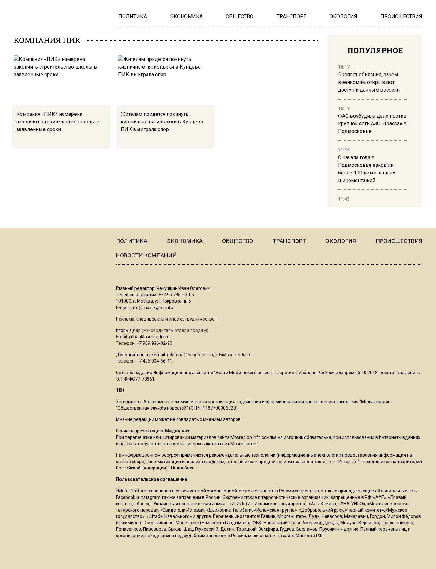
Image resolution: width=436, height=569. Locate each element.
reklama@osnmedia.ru (190, 354)
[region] (372, 133)
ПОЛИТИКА (131, 241)
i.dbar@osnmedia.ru (149, 336)
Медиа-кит (177, 430)
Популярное (375, 50)
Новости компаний (146, 255)
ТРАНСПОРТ (289, 241)
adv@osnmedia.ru (233, 354)
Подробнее (183, 467)
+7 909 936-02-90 (154, 343)
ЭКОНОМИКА (185, 241)
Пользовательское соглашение (151, 479)
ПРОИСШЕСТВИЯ (399, 241)
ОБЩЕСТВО (237, 241)
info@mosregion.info (152, 307)
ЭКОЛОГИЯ (341, 241)
